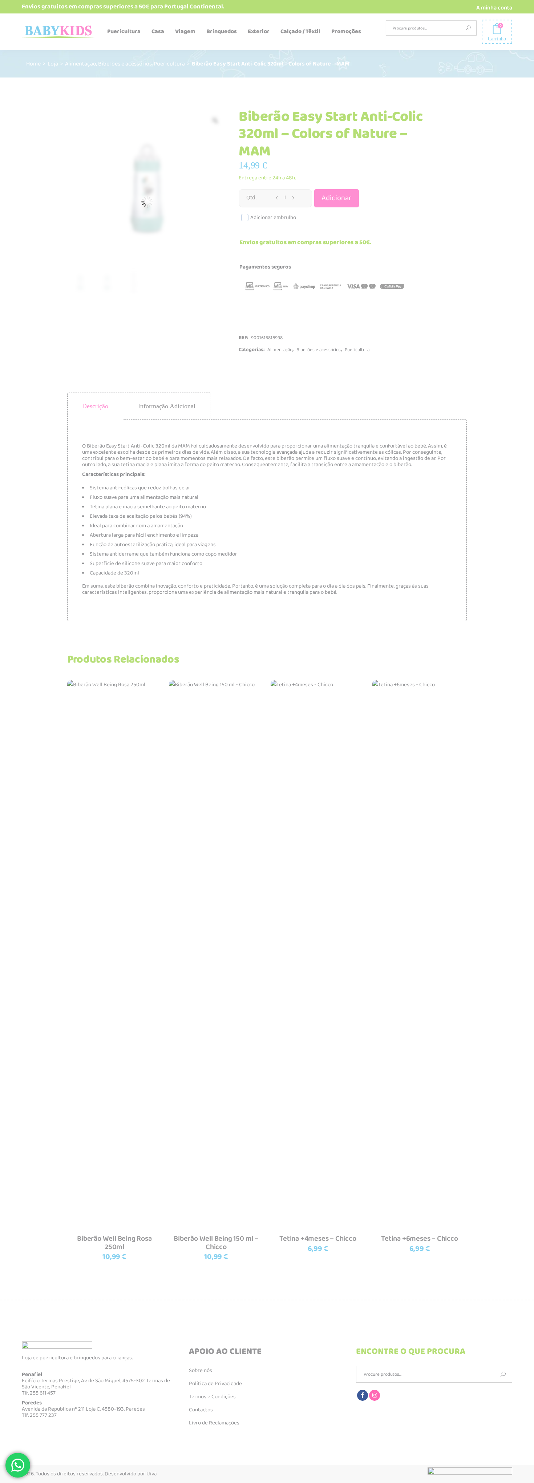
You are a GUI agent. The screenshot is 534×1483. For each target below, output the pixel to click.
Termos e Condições (212, 1396)
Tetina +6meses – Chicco (419, 1238)
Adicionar (336, 198)
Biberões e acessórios (125, 63)
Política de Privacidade (215, 1383)
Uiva (151, 1474)
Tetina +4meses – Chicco (317, 1238)
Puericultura (169, 63)
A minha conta (494, 7)
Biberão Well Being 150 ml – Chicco (216, 1243)
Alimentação (80, 63)
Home (33, 63)
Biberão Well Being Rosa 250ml (114, 1243)
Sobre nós (200, 1370)
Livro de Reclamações (214, 1423)
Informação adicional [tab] (166, 406)
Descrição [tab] (95, 406)
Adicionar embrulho (273, 217)
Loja (53, 63)
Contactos (201, 1410)
